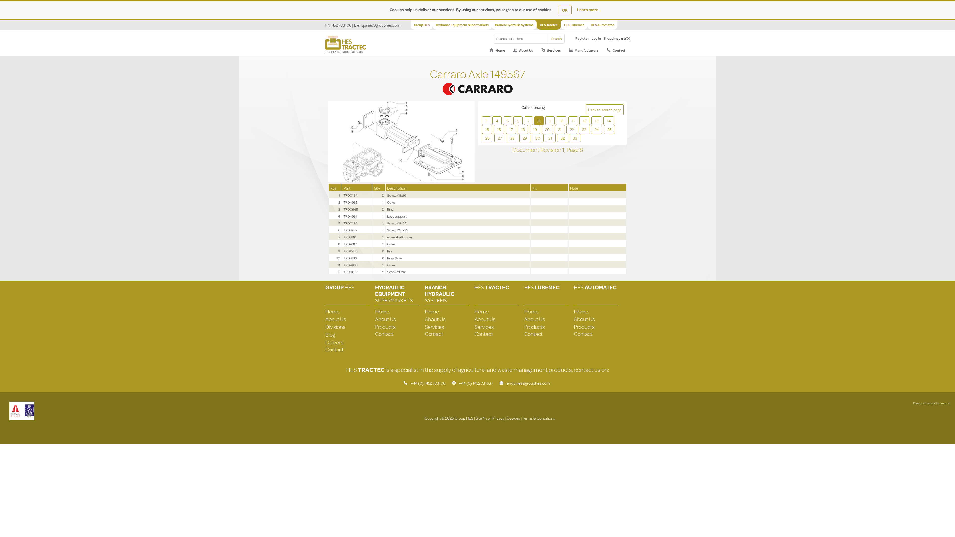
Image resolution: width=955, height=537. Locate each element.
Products (385, 327)
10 (561, 121)
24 (597, 129)
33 (575, 138)
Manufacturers (587, 50)
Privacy (498, 418)
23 (584, 129)
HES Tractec (549, 25)
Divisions (335, 327)
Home (500, 50)
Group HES (422, 25)
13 (597, 121)
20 (547, 129)
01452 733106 (339, 25)
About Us (526, 50)
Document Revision (537, 149)
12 (584, 121)
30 (537, 138)
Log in (596, 38)
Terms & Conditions (539, 418)
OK (565, 10)
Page (573, 149)
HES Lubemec (574, 25)
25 (609, 129)
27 (500, 138)
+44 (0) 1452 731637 (476, 383)
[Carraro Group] (477, 82)
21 (560, 129)
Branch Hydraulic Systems (514, 25)
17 (511, 129)
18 (523, 129)
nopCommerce (939, 403)
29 (525, 138)
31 (550, 138)
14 (609, 121)
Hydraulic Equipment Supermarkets (462, 25)
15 (487, 129)
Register (582, 38)
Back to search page (604, 110)
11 (573, 121)
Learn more (587, 9)
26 (487, 138)
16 (499, 129)
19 (535, 129)
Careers (334, 342)
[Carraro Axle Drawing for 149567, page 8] (401, 142)
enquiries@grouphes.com (378, 25)
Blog (330, 334)
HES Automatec (602, 25)
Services (554, 50)
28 (512, 138)
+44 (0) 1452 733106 (428, 383)
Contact (619, 50)
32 (563, 138)
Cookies (513, 418)
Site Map (483, 418)
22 (572, 129)
